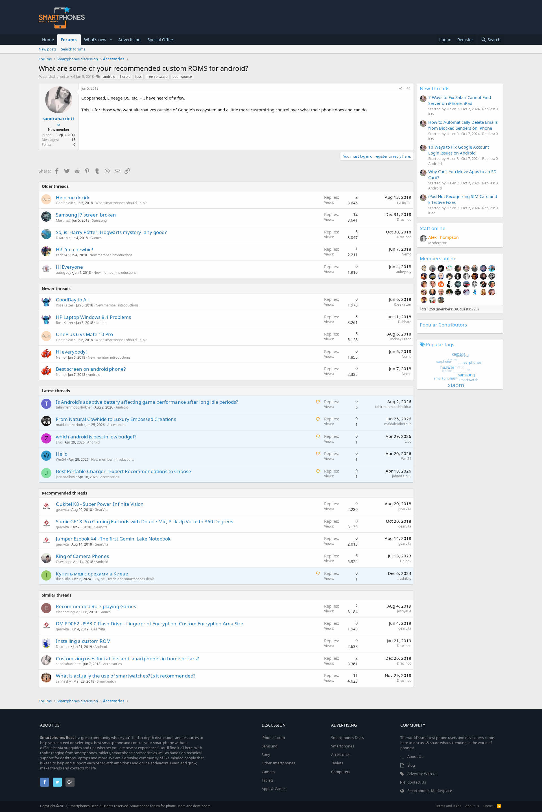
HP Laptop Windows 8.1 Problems (93, 317)
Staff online (432, 228)
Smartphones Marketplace (429, 790)
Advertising (129, 39)
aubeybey (63, 272)
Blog (411, 765)
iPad (432, 212)
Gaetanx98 (64, 202)
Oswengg (63, 561)
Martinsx (63, 220)
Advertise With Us (422, 773)
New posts (47, 49)
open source (182, 76)
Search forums (73, 49)
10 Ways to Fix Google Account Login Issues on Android (458, 150)
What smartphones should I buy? (121, 202)
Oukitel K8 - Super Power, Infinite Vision (100, 504)
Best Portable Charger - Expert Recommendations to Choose (123, 471)
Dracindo (404, 219)
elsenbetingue (67, 612)
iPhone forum (273, 737)
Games (96, 237)
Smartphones (342, 746)
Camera (268, 771)
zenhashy (63, 681)
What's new (95, 39)
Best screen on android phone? (91, 369)
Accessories (116, 424)
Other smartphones (278, 762)
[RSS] (499, 806)
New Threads (434, 88)
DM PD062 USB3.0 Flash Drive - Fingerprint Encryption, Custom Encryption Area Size (149, 623)
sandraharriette (56, 76)
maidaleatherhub (69, 424)
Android (94, 374)
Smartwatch (106, 681)
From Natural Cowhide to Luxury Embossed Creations (116, 419)
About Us (415, 756)
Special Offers (160, 39)
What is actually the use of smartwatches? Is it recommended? (125, 675)
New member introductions (110, 255)
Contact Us (416, 782)
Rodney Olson (400, 339)
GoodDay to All (72, 299)
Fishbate (404, 321)
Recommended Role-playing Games (96, 606)
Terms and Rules (448, 806)
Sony (266, 754)
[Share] (401, 88)
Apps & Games (274, 788)
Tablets (268, 780)
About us (472, 806)
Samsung (99, 220)
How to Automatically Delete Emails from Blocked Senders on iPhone (463, 125)
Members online (438, 258)
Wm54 (61, 459)
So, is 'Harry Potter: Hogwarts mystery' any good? (111, 232)
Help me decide (73, 197)
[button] (111, 39)
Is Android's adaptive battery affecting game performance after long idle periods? (147, 402)
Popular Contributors (443, 324)
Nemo (406, 254)
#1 (408, 88)
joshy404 (404, 611)
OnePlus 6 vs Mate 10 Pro (84, 334)
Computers (340, 771)
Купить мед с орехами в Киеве (92, 573)
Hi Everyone (69, 267)
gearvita (62, 509)
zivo (59, 442)
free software (157, 76)
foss (138, 76)
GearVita (101, 509)
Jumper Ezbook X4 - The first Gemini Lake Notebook (113, 538)
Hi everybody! (71, 351)
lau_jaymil (403, 202)
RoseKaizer (64, 305)
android (109, 76)
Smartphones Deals (347, 737)
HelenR (405, 561)
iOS (431, 113)
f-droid (125, 76)
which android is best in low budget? (96, 436)
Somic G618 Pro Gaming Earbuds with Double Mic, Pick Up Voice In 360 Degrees (144, 521)
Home (48, 39)
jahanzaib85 (65, 477)
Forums (69, 39)
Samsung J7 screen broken (86, 214)
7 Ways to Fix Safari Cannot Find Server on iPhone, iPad (459, 100)
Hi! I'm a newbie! (74, 249)
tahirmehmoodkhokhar (74, 407)
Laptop (101, 322)
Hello (61, 454)
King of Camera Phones (82, 556)
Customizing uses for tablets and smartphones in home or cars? (127, 658)
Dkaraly (62, 237)
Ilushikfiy (63, 579)
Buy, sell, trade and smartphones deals (123, 579)
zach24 (61, 255)
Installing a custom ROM (83, 641)
